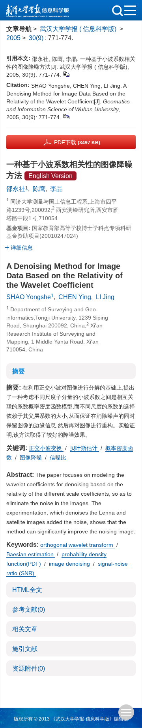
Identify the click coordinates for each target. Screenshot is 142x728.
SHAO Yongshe (28, 297)
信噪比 (59, 457)
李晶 (56, 189)
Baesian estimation (30, 554)
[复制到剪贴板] (66, 73)
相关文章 (24, 629)
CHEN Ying (74, 297)
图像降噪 (31, 457)
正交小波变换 (46, 448)
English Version (50, 176)
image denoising (70, 564)
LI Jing (105, 297)
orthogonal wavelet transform (77, 545)
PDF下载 (77, 142)
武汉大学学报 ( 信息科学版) (78, 29)
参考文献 (28, 609)
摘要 (18, 371)
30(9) (37, 38)
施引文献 (24, 648)
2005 (13, 38)
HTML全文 (27, 589)
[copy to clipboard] (66, 116)
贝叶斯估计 (84, 448)
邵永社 (15, 189)
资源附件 (28, 668)
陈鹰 (39, 189)
